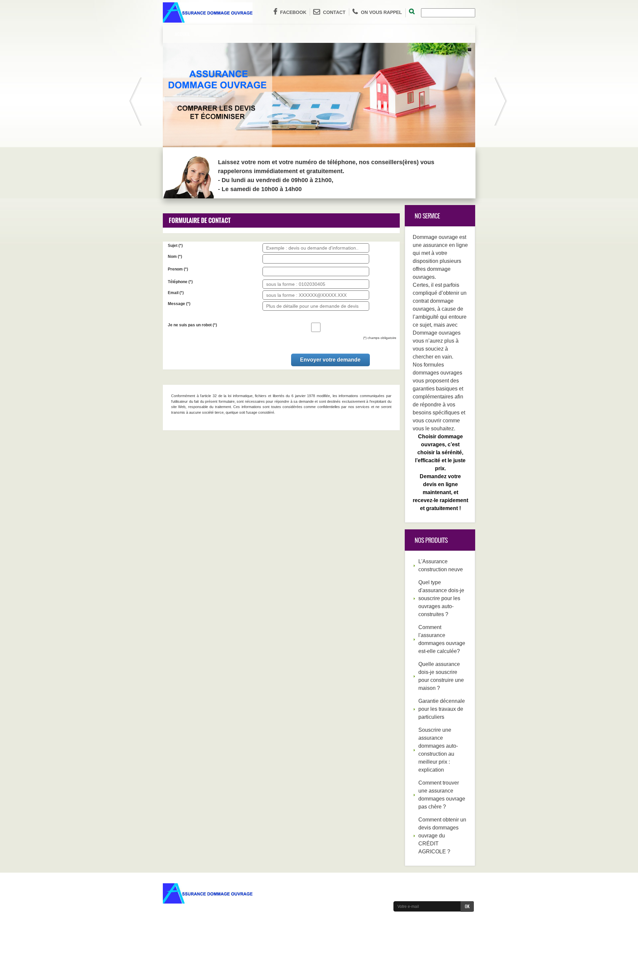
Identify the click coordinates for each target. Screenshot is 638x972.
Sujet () (175, 245)
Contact (334, 12)
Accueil (182, 33)
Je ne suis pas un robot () (192, 325)
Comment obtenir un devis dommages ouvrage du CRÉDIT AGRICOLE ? (442, 835)
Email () (176, 292)
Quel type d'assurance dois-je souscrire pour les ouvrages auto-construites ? (441, 598)
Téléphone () (180, 281)
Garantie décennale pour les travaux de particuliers (441, 709)
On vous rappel (381, 12)
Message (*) (179, 303)
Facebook (293, 12)
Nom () (175, 256)
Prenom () (178, 269)
